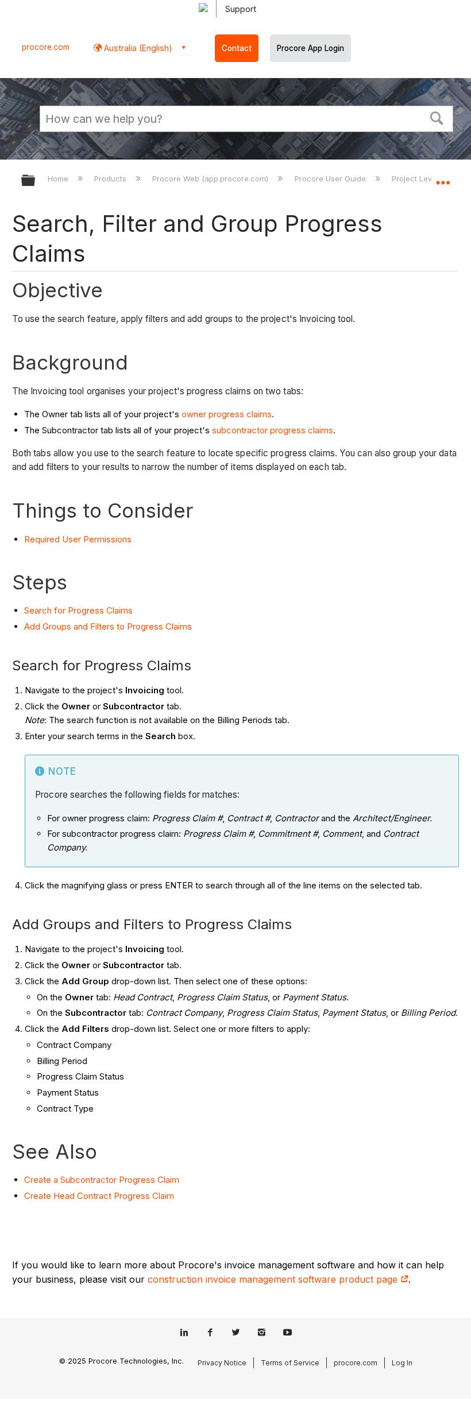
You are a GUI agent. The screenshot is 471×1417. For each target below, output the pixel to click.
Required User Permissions (78, 539)
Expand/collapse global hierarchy (35, 181)
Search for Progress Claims (78, 610)
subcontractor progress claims (272, 430)
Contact (237, 48)
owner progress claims (227, 414)
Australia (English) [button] (137, 48)
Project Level (416, 178)
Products (111, 178)
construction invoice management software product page (274, 1279)
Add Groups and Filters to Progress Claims (108, 626)
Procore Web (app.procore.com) (211, 178)
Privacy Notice (222, 1362)
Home (59, 178)
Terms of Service (290, 1362)
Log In (402, 1362)
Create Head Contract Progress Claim (99, 1195)
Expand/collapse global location (443, 177)
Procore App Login (310, 48)
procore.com (46, 47)
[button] (437, 117)
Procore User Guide (331, 178)
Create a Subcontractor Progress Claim (101, 1179)
